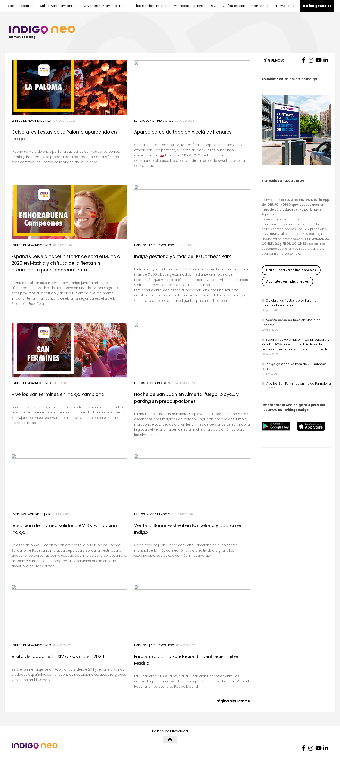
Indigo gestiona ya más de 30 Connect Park (182, 256)
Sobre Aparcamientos (58, 5)
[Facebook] (303, 60)
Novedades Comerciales (103, 5)
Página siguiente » (233, 701)
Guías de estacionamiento (245, 5)
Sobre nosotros (21, 5)
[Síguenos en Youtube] (318, 60)
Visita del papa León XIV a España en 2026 (58, 656)
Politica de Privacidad (170, 731)
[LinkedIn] (325, 60)
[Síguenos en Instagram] (311, 60)
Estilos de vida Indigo (148, 5)
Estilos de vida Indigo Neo (31, 121)
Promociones (285, 5)
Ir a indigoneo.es (317, 5)
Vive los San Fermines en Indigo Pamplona (58, 394)
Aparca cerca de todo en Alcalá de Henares (183, 132)
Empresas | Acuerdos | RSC (194, 5)
